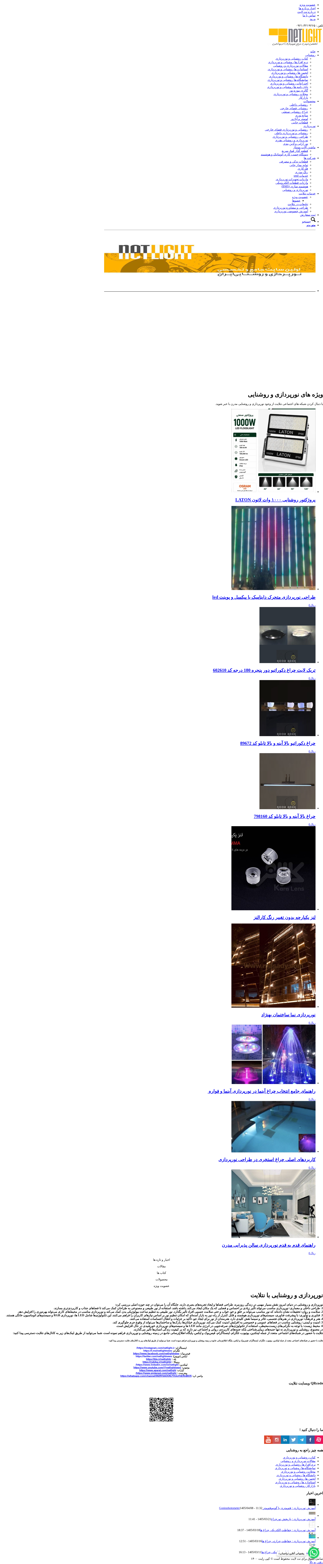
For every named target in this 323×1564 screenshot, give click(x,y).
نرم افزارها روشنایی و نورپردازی (296, 1464)
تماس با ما (309, 15)
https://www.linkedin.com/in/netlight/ (157, 1364)
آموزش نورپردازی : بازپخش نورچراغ (293, 1519)
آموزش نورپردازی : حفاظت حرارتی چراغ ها (289, 1541)
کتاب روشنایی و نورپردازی (299, 1457)
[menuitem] (158, 5)
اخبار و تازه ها (307, 8)
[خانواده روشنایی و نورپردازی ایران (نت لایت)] (295, 45)
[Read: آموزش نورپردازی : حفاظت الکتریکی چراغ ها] (312, 1526)
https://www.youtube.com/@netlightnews (157, 1367)
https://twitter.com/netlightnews (154, 1356)
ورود (313, 19)
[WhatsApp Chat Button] (313, 1552)
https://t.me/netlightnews (157, 1350)
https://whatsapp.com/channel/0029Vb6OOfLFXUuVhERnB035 (156, 1376)
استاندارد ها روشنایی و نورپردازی (295, 1482)
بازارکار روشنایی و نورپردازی (298, 1485)
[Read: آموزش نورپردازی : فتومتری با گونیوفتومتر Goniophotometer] (312, 1504)
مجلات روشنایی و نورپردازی (298, 1471)
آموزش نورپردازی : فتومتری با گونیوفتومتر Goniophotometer (267, 1508)
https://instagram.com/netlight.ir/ (155, 1348)
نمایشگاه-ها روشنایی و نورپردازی (295, 1468)
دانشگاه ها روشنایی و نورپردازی (296, 1475)
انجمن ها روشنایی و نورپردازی (297, 1478)
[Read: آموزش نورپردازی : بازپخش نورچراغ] (312, 1515)
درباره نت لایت (306, 11)
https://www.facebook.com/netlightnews (156, 1353)
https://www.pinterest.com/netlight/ (156, 1373)
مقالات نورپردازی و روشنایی (298, 1461)
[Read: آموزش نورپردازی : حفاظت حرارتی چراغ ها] (312, 1537)
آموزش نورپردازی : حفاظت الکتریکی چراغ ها (288, 1530)
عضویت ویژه (308, 4)
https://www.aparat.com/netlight (157, 1370)
